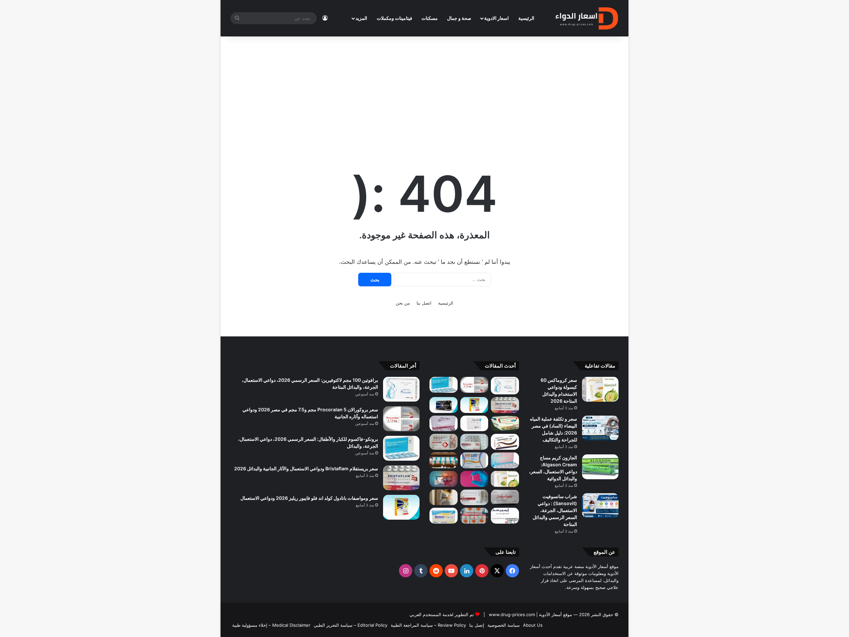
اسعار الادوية (496, 18)
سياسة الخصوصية (504, 625)
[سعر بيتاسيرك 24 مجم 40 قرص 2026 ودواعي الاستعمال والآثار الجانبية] (474, 424)
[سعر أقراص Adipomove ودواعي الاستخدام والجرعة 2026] (443, 460)
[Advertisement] (424, 92)
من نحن (403, 303)
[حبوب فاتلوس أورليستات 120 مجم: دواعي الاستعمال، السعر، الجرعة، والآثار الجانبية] (474, 460)
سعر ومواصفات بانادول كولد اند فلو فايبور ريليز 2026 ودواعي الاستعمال (309, 498)
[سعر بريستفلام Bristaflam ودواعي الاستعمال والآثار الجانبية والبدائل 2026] (505, 405)
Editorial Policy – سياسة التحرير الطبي (350, 625)
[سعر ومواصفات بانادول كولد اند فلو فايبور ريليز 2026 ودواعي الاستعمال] (474, 405)
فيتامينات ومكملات (394, 18)
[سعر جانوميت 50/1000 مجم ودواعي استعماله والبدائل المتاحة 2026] (474, 497)
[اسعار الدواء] (587, 18)
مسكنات (430, 18)
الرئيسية (526, 18)
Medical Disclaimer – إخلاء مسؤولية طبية (271, 625)
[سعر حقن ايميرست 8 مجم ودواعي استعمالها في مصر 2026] (505, 516)
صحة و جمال (459, 18)
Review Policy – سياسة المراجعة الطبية (428, 625)
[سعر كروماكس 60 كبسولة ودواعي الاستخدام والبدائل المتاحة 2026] (600, 389)
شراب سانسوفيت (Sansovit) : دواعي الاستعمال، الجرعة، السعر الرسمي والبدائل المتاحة (555, 510)
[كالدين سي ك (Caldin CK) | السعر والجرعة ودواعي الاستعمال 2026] (505, 460)
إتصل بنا (476, 625)
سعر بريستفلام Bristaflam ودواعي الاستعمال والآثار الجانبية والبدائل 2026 (306, 468)
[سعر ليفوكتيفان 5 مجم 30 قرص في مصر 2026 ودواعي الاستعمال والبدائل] (505, 497)
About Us (533, 625)
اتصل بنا (424, 303)
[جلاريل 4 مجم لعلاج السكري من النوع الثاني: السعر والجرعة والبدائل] (474, 442)
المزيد (361, 18)
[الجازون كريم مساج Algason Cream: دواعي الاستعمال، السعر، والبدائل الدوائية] (600, 466)
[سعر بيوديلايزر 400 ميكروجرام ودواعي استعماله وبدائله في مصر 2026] (443, 424)
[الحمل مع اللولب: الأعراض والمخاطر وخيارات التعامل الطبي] (474, 479)
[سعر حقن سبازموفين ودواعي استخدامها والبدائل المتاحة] (443, 497)
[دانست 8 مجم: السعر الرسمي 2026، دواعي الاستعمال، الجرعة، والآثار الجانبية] (443, 516)
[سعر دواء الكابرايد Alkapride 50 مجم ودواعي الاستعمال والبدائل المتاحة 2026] (443, 479)
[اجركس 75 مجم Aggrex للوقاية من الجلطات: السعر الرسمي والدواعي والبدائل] (443, 442)
